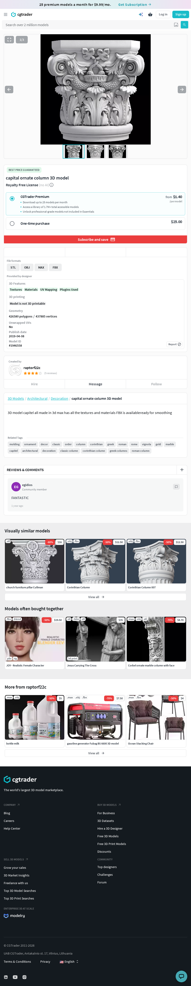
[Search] (184, 24)
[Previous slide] (9, 89)
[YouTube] (15, 977)
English (67, 961)
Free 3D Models (108, 836)
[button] (176, 24)
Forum (102, 882)
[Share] (156, 252)
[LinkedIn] (6, 977)
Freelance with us (16, 883)
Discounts (104, 851)
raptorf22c (32, 367)
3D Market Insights (16, 875)
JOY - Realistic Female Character (25, 665)
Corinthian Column (78, 587)
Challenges (105, 874)
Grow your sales (15, 867)
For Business (106, 813)
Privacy (45, 961)
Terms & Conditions (17, 961)
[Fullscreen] (9, 39)
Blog (7, 813)
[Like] (34, 252)
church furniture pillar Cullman (24, 587)
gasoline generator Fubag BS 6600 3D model (93, 743)
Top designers (107, 867)
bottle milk (12, 743)
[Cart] (150, 14)
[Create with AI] (141, 14)
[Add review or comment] (182, 469)
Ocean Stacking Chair (140, 743)
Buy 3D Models (107, 805)
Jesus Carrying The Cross (81, 665)
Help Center (12, 828)
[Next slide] (182, 89)
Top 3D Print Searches (19, 898)
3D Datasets (105, 821)
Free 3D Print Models (111, 844)
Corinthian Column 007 (142, 587)
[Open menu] (5, 14)
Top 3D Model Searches (20, 891)
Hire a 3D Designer (110, 828)
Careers (9, 821)
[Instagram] (24, 977)
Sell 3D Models (14, 859)
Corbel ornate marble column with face (151, 665)
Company (10, 805)
